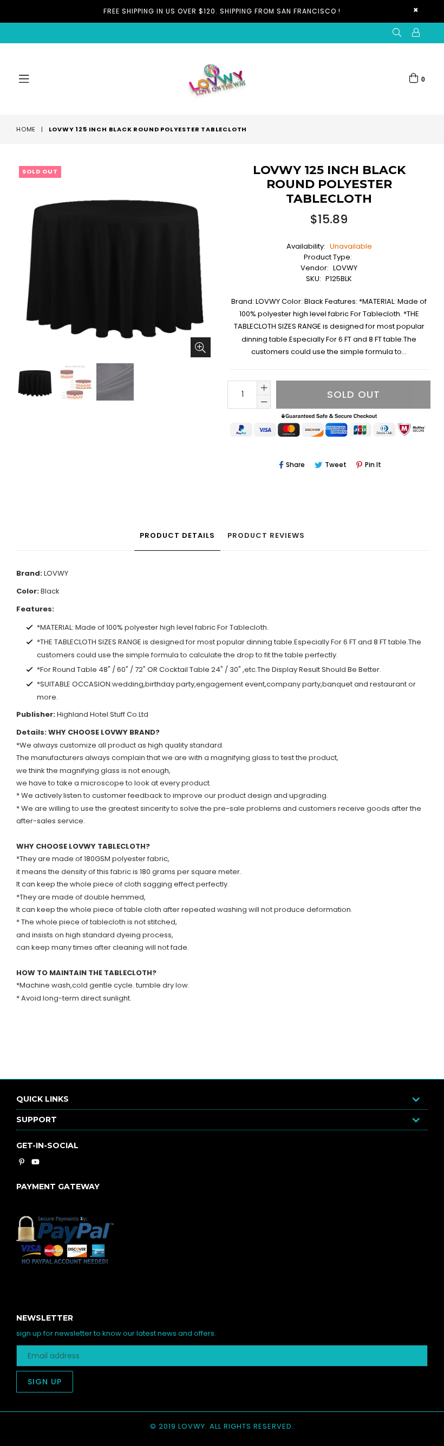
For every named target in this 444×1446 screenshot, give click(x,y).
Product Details (177, 535)
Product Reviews (266, 535)
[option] (34, 383)
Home (26, 129)
